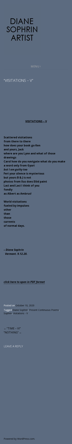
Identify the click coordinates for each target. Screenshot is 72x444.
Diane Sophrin (20, 310)
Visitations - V (20, 313)
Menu (35, 66)
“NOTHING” (11, 332)
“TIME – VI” (14, 328)
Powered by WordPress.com (19, 438)
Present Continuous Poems (44, 310)
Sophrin (8, 313)
